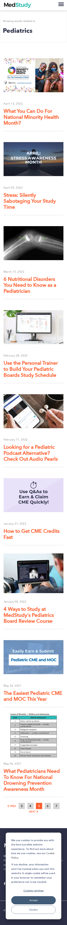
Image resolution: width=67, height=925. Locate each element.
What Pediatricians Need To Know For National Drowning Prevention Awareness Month (32, 780)
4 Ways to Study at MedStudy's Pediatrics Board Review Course (29, 615)
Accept (33, 900)
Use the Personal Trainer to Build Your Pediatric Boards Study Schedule (31, 369)
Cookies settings (33, 890)
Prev (13, 806)
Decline (33, 909)
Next (32, 811)
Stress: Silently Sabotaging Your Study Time (30, 201)
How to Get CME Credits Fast (31, 534)
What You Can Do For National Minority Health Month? (31, 117)
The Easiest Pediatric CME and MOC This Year (33, 696)
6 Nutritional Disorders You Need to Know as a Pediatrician (30, 285)
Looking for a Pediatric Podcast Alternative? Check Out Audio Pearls (31, 453)
